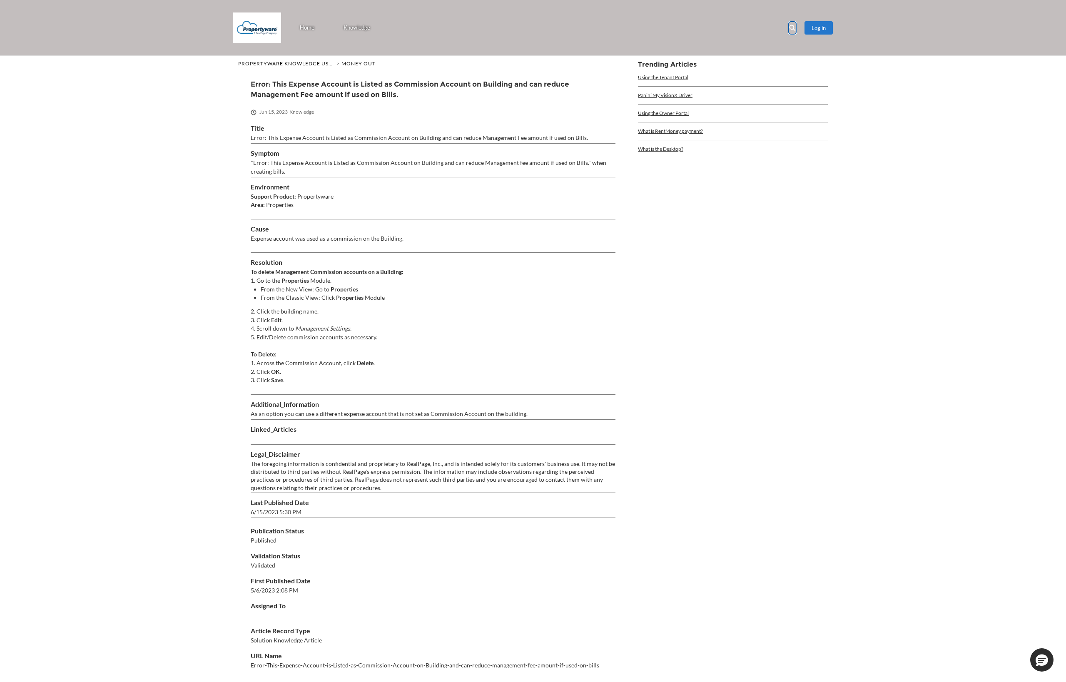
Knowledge (357, 27)
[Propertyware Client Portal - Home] (257, 27)
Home (307, 27)
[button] (1042, 660)
